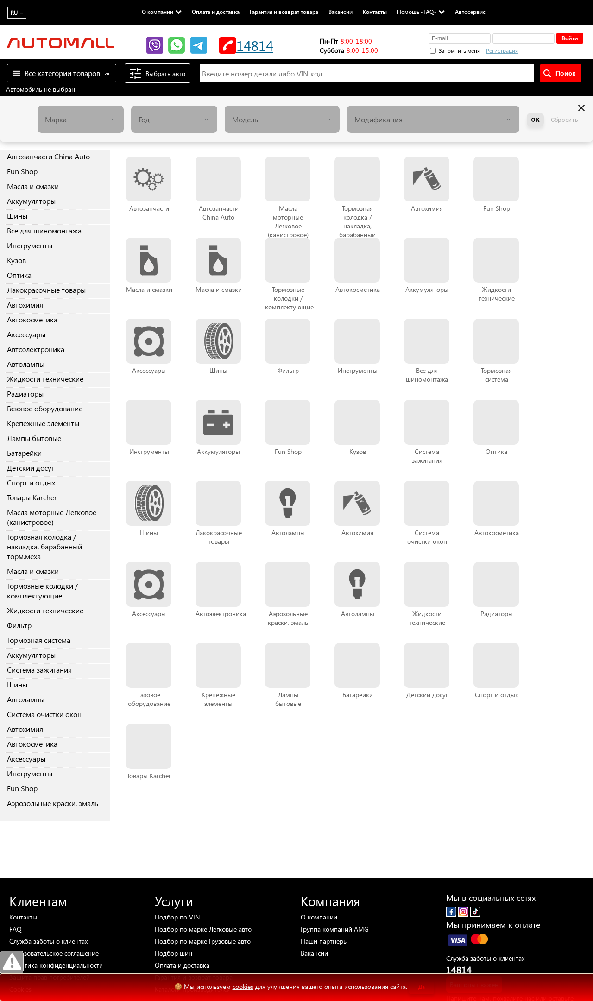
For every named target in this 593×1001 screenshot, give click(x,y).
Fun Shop (22, 171)
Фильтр (19, 625)
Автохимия (25, 304)
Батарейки (24, 453)
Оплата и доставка (216, 11)
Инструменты (29, 245)
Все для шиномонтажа (44, 230)
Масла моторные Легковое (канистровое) (51, 517)
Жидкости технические (45, 379)
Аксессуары (26, 334)
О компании (157, 11)
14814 (254, 45)
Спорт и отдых (31, 482)
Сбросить (564, 119)
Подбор (177, 917)
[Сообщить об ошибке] (12, 962)
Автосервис (470, 11)
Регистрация (502, 50)
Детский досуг (30, 467)
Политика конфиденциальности (56, 965)
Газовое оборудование (44, 408)
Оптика (19, 275)
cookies (243, 986)
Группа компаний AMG (335, 929)
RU (14, 12)
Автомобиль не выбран (40, 89)
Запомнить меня (459, 50)
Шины (17, 215)
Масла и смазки (33, 186)
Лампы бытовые (34, 438)
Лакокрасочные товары (46, 290)
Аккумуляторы (31, 201)
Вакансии (340, 11)
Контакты (375, 11)
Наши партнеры (324, 941)
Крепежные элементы (43, 423)
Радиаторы (25, 393)
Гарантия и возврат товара (284, 11)
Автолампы (25, 364)
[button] (551, 49)
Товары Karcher (32, 497)
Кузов (16, 260)
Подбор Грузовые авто (203, 941)
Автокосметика (32, 319)
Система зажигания (39, 669)
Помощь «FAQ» (416, 11)
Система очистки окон (44, 714)
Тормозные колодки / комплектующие (42, 590)
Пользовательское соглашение (54, 953)
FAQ (15, 929)
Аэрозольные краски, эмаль (52, 803)
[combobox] (81, 119)
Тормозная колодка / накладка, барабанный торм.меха (44, 546)
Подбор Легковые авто (203, 929)
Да (421, 986)
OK (535, 119)
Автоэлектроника (35, 349)
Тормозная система (38, 640)
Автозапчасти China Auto (48, 156)
